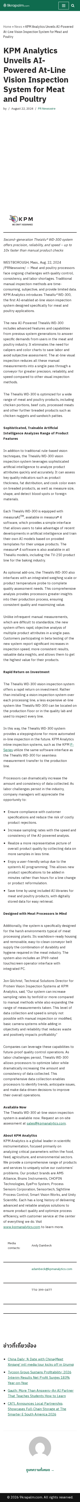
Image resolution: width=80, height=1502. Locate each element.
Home (7, 26)
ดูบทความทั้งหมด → (40, 1470)
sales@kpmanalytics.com (46, 1123)
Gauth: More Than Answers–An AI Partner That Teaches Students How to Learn (41, 1393)
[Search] (72, 5)
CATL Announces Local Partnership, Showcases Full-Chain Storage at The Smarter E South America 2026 (37, 1409)
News (18, 26)
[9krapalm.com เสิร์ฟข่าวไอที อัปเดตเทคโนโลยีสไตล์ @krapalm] (16, 5)
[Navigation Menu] (63, 5)
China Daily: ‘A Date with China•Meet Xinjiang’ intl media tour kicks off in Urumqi (41, 1362)
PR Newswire (47, 108)
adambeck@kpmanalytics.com (52, 1269)
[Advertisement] (40, 156)
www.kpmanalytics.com (21, 1227)
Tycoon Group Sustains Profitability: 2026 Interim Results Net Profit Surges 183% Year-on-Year (39, 1378)
